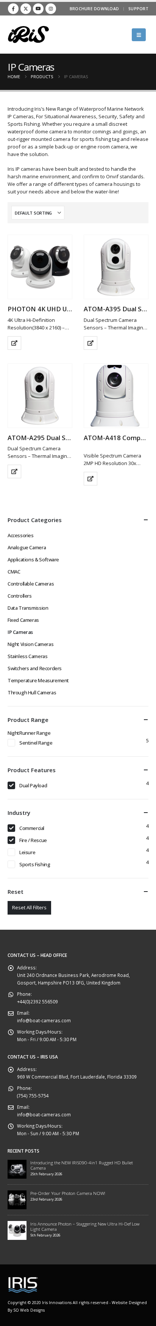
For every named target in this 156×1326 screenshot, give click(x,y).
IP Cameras (20, 632)
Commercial (31, 828)
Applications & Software (33, 559)
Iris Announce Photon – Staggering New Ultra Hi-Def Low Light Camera (84, 1226)
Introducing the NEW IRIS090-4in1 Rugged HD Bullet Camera (81, 1165)
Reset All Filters (29, 907)
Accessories (21, 535)
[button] (139, 34)
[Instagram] (50, 8)
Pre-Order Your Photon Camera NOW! (67, 1193)
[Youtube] (38, 8)
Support (138, 8)
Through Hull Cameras (32, 692)
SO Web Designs (29, 1310)
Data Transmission (28, 607)
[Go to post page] (17, 1168)
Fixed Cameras (23, 620)
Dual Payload (33, 785)
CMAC (14, 571)
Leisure (27, 852)
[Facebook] (13, 8)
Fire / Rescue (33, 840)
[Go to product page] (39, 267)
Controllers (20, 595)
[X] (25, 8)
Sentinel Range (36, 742)
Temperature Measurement (38, 680)
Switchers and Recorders (35, 668)
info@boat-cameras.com (44, 1020)
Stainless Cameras (27, 656)
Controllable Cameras (31, 583)
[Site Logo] (28, 34)
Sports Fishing (34, 864)
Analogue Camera (27, 547)
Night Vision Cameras (30, 644)
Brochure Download (94, 8)
